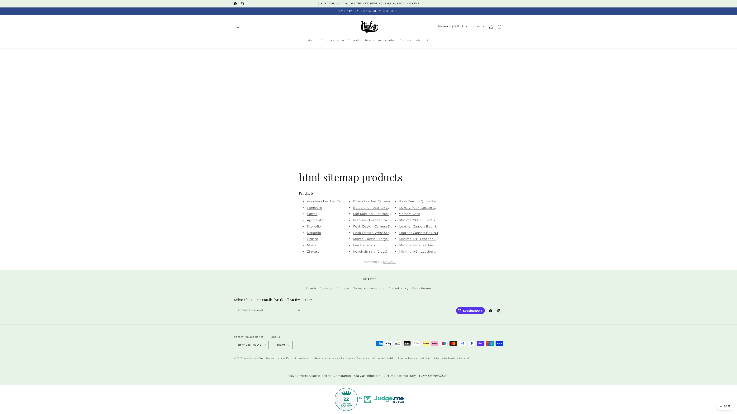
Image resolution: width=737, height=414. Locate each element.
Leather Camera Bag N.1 (418, 233)
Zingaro (313, 251)
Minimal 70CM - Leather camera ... (426, 220)
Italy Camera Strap (254, 358)
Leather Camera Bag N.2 (419, 226)
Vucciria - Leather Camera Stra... (332, 201)
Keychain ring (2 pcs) (370, 251)
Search (311, 288)
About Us (326, 288)
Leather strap (364, 245)
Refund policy (399, 288)
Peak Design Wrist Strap (373, 233)
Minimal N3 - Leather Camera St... (426, 251)
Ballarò (312, 239)
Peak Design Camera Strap (375, 226)
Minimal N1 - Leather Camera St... (426, 239)
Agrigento (315, 220)
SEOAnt (389, 262)
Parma (312, 214)
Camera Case (409, 214)
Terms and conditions (369, 288)
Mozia (311, 245)
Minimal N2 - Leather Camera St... (426, 245)
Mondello (314, 207)
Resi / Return (421, 288)
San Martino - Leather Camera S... (380, 214)
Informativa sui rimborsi (307, 358)
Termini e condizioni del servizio (375, 358)
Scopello (314, 226)
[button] (238, 26)
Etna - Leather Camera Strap (376, 201)
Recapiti (464, 358)
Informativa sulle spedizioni (414, 358)
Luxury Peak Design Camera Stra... (427, 207)
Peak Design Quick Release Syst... (426, 201)
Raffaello (314, 233)
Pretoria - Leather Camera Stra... (379, 220)
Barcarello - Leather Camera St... (379, 207)
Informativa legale (445, 358)
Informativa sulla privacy (339, 358)
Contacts (343, 288)
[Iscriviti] (299, 310)
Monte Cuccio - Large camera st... (380, 239)
